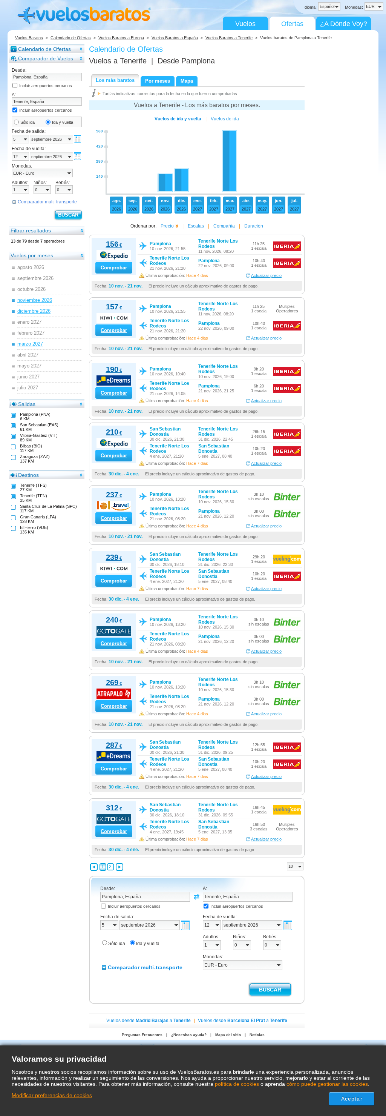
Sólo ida (27, 122)
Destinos (28, 475)
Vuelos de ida (225, 118)
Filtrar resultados (31, 231)
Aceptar (352, 1099)
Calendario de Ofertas (71, 37)
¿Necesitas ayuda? (189, 1035)
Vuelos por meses (32, 255)
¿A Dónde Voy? (343, 24)
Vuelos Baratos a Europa (121, 37)
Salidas (26, 404)
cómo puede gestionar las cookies (327, 1084)
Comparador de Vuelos (45, 58)
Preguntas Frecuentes (142, 1035)
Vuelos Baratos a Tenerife (229, 37)
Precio (167, 226)
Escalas (196, 226)
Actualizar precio (266, 275)
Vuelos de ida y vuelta (178, 118)
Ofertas (292, 24)
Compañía (224, 226)
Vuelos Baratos (29, 37)
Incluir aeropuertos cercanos (45, 85)
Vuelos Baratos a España (175, 37)
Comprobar (114, 268)
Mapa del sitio (228, 1035)
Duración (253, 226)
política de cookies (237, 1084)
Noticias (257, 1035)
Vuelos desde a (148, 1020)
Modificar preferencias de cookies (52, 1095)
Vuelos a (118, 61)
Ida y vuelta (62, 122)
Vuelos (245, 24)
